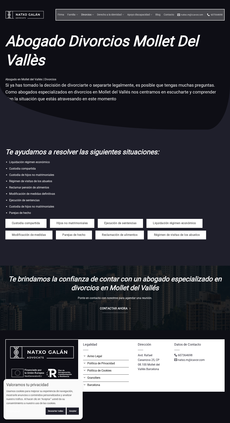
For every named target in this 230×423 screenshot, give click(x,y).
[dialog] (43, 399)
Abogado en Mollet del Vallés (23, 79)
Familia (71, 14)
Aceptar (73, 411)
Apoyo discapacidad (138, 14)
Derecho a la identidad (109, 14)
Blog (157, 14)
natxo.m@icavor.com (191, 360)
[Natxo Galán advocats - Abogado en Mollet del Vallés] (24, 15)
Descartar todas (55, 411)
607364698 (185, 355)
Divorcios (86, 14)
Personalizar (13, 411)
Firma (61, 14)
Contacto (169, 14)
